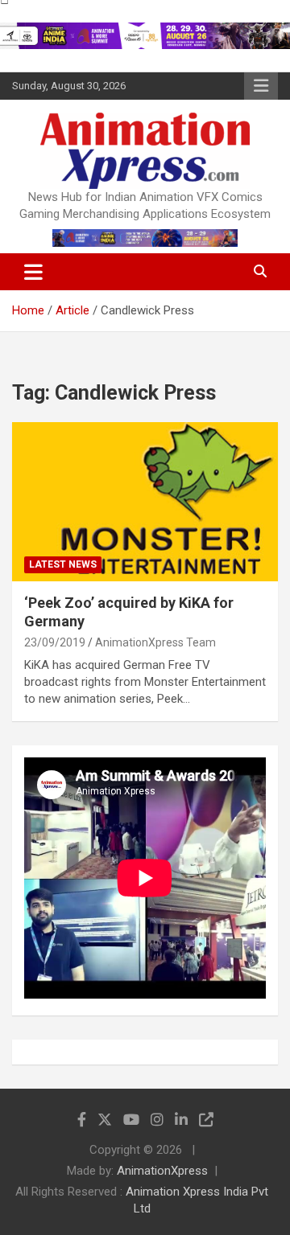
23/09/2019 (54, 642)
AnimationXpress (162, 1170)
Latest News (63, 564)
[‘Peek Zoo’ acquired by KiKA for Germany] (145, 501)
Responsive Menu (261, 86)
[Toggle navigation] (33, 271)
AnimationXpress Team (155, 642)
